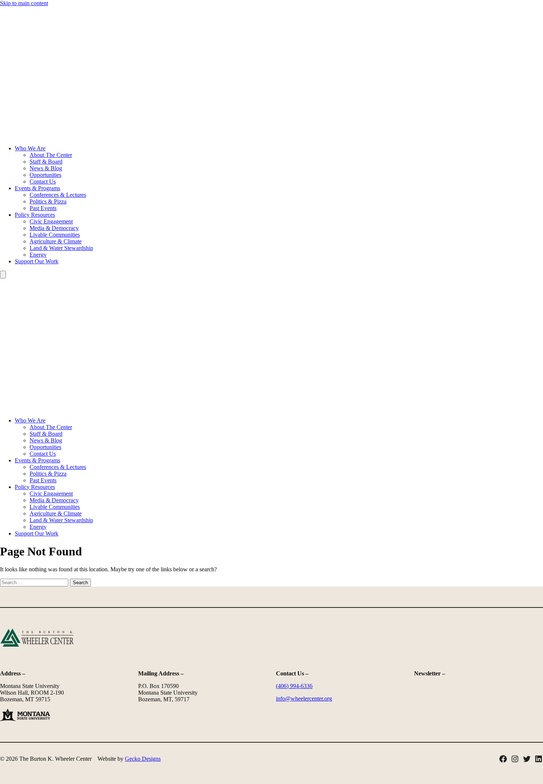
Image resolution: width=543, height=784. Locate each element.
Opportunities (45, 175)
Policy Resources (35, 215)
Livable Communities (55, 235)
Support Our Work (36, 261)
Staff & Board (46, 161)
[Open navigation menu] (3, 274)
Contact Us (43, 181)
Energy (38, 254)
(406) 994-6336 (294, 686)
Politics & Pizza (48, 201)
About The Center (51, 155)
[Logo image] (271, 136)
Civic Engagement (51, 221)
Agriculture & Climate (56, 241)
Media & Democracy (54, 228)
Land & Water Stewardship (61, 248)
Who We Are (30, 148)
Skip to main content (24, 3)
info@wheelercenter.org (304, 698)
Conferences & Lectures (58, 195)
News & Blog (46, 168)
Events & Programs (37, 188)
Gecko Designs (143, 759)
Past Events (43, 208)
